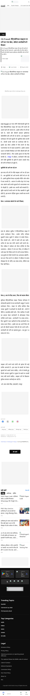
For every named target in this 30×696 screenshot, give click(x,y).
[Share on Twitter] (8, 422)
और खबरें (15, 452)
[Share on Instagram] (18, 422)
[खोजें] (29, 2)
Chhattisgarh (10, 441)
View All (27, 490)
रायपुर (3, 34)
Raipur (15, 441)
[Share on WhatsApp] (13, 422)
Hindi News (3, 441)
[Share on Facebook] (3, 422)
